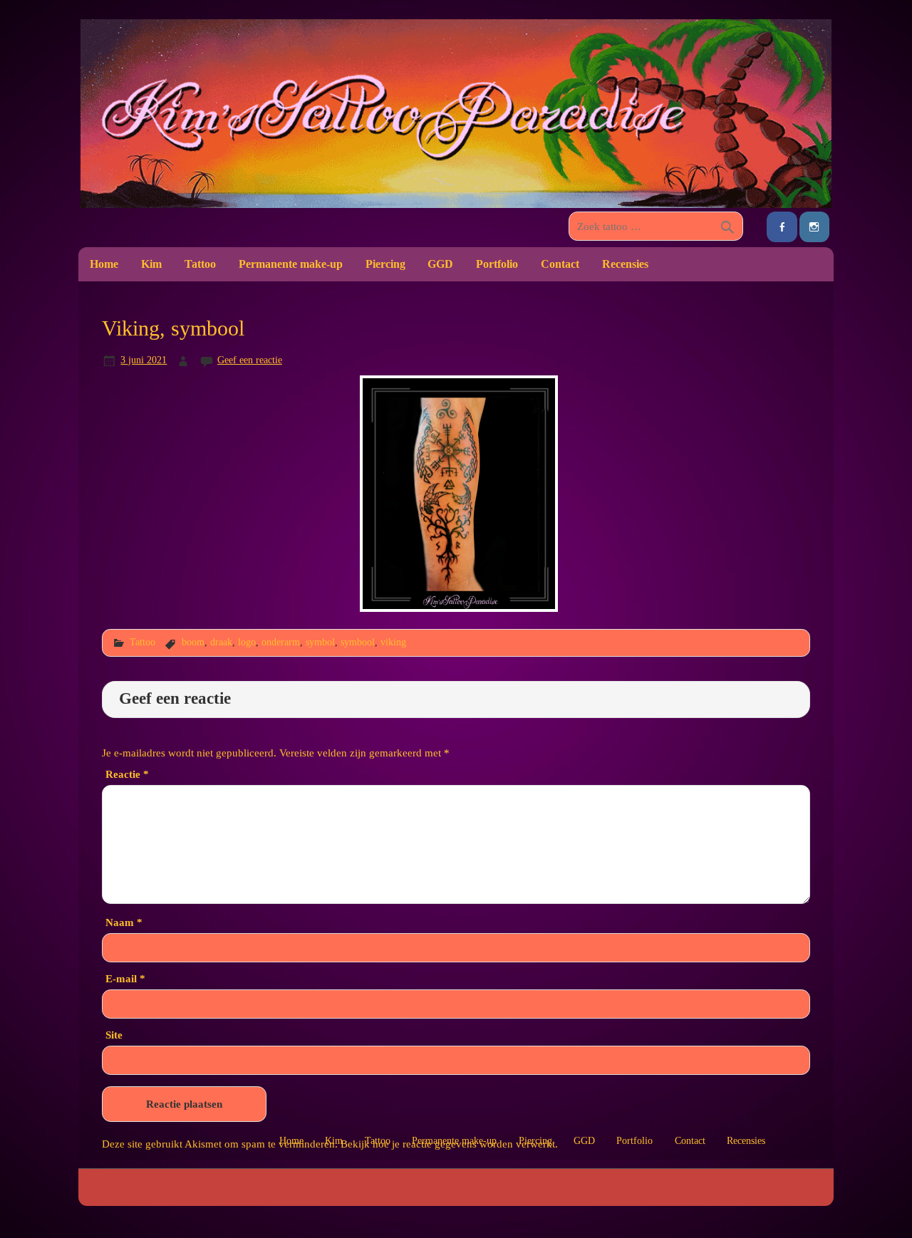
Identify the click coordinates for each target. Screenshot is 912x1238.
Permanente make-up (291, 264)
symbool (358, 641)
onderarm (280, 641)
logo (247, 641)
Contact (560, 264)
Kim (151, 264)
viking (393, 641)
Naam (123, 922)
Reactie (127, 774)
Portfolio (497, 264)
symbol (320, 641)
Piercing (385, 264)
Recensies (625, 264)
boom (193, 641)
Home (104, 264)
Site (114, 1034)
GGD (440, 264)
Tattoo (200, 264)
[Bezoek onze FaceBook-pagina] (782, 227)
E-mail (125, 978)
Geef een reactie (249, 359)
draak (221, 641)
